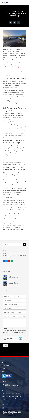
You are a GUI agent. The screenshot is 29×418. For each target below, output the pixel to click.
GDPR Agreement (8, 329)
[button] (10, 22)
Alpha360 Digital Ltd (12, 415)
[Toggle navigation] (26, 2)
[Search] (24, 244)
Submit (5, 345)
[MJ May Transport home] (5, 2)
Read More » (5, 273)
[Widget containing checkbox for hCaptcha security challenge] (13, 338)
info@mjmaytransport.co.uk (11, 385)
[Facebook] (3, 408)
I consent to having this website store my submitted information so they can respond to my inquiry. (14, 332)
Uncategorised (14, 8)
